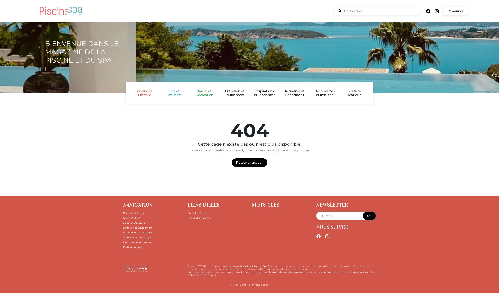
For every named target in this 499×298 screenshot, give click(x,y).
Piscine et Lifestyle (144, 93)
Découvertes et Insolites (324, 93)
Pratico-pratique (354, 93)
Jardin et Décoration (204, 93)
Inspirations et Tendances (264, 93)
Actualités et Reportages (295, 93)
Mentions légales (259, 284)
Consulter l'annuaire (199, 213)
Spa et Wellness (174, 93)
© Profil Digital (238, 284)
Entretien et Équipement (235, 93)
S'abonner (455, 11)
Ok (369, 216)
